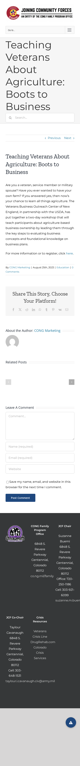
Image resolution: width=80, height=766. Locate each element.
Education (63, 267)
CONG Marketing (19, 267)
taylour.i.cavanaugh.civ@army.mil (30, 681)
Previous (54, 138)
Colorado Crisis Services (40, 653)
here (69, 253)
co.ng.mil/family (42, 576)
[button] (8, 382)
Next (67, 138)
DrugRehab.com (43, 642)
